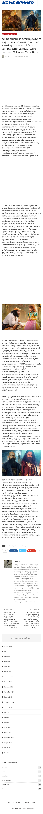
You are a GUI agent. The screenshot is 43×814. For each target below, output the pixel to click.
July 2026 (7, 651)
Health (3, 789)
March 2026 (7, 671)
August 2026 (8, 646)
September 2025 (9, 702)
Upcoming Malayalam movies (9, 34)
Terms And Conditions (22, 802)
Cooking (4, 767)
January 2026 (8, 682)
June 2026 (7, 656)
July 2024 (7, 748)
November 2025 (9, 692)
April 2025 (7, 727)
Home (3, 771)
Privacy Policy (10, 802)
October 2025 (8, 697)
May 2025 (7, 722)
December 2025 (8, 687)
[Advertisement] (21, 81)
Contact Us (34, 802)
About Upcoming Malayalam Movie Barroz (15, 545)
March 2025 (7, 732)
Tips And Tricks (6, 780)
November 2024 (9, 737)
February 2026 (8, 677)
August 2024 (8, 743)
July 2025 (7, 712)
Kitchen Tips (5, 784)
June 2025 (7, 717)
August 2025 (8, 707)
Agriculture (5, 776)
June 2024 (7, 753)
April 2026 (7, 666)
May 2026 (7, 661)
